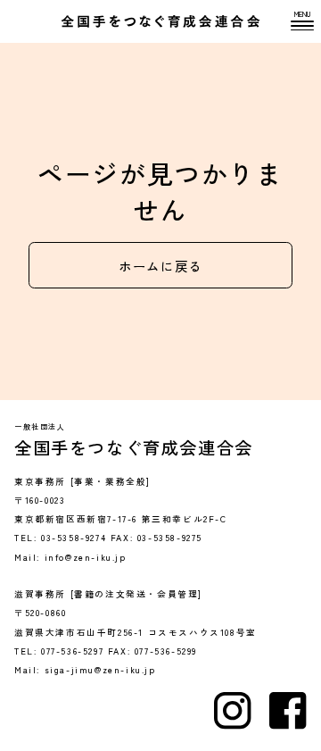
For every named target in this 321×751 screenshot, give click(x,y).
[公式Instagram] (232, 711)
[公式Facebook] (288, 711)
